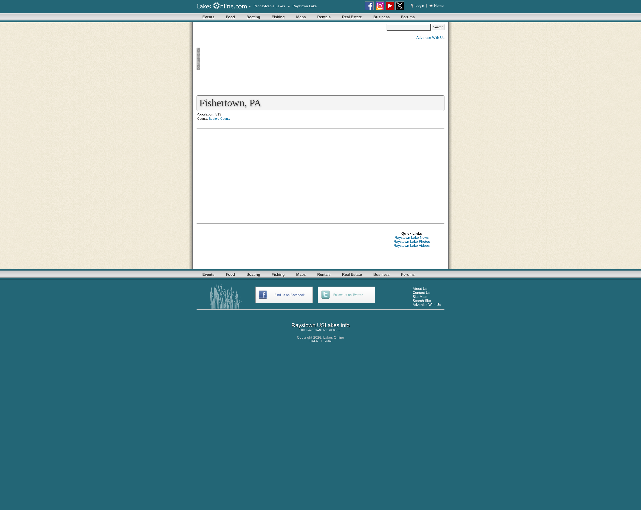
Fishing (278, 17)
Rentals (324, 17)
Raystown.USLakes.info (320, 325)
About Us (420, 289)
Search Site (422, 301)
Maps (301, 17)
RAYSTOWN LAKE (317, 330)
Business (381, 17)
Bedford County (219, 118)
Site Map (420, 297)
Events (208, 17)
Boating (253, 17)
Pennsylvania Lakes (269, 6)
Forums (408, 17)
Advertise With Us (430, 38)
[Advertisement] (291, 59)
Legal (328, 340)
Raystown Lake (304, 6)
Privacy (314, 340)
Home (439, 6)
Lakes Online (333, 337)
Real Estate (352, 17)
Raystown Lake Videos (412, 245)
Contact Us (421, 293)
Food (230, 17)
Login (419, 6)
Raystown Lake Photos (412, 241)
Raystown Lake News (412, 237)
